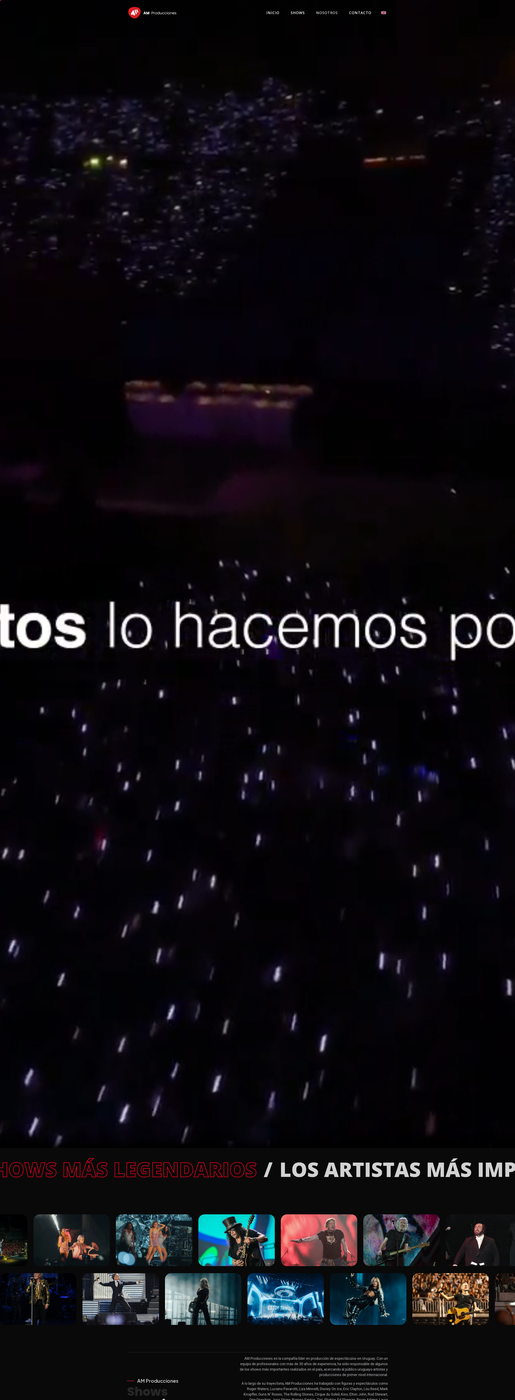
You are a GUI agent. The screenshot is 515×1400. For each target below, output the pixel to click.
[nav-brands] (152, 13)
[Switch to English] (383, 12)
